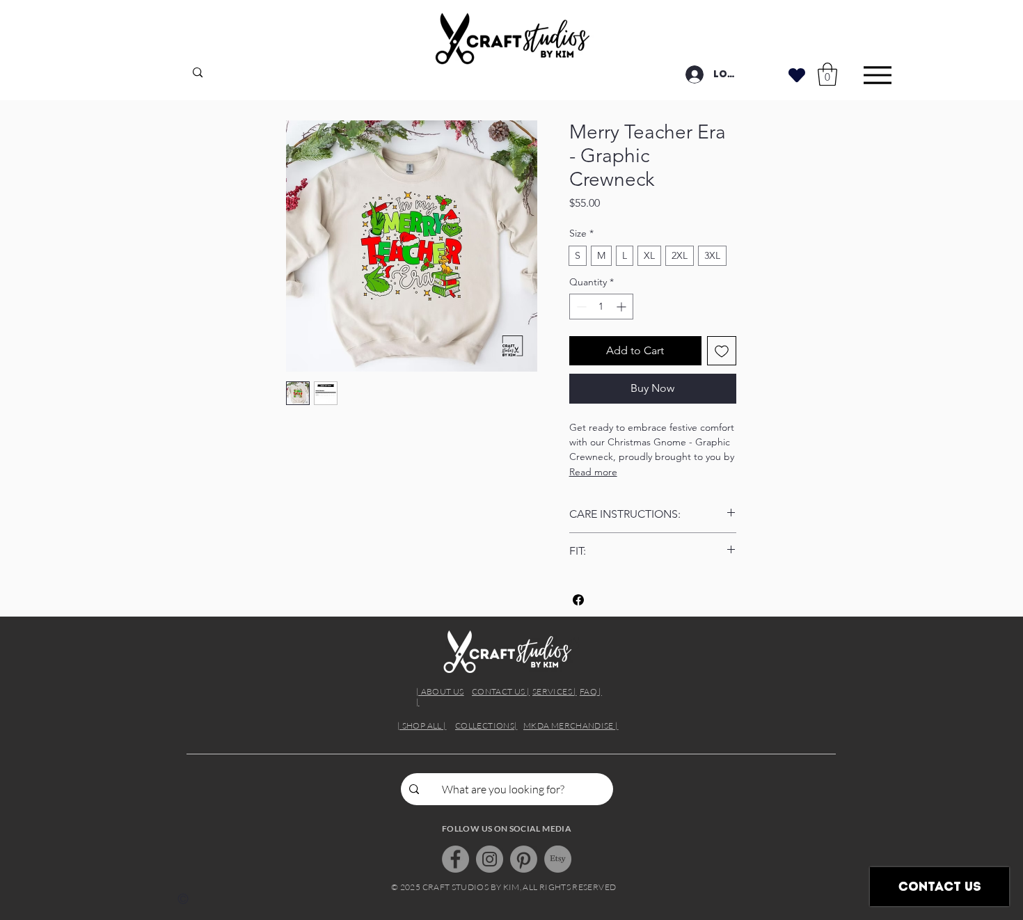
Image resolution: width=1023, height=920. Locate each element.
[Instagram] (489, 859)
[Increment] (622, 306)
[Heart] (796, 74)
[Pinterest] (523, 859)
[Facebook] (455, 859)
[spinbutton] (601, 306)
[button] (827, 74)
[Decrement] (580, 306)
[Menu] (877, 75)
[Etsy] (557, 859)
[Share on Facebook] (578, 600)
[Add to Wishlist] (721, 350)
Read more (593, 472)
